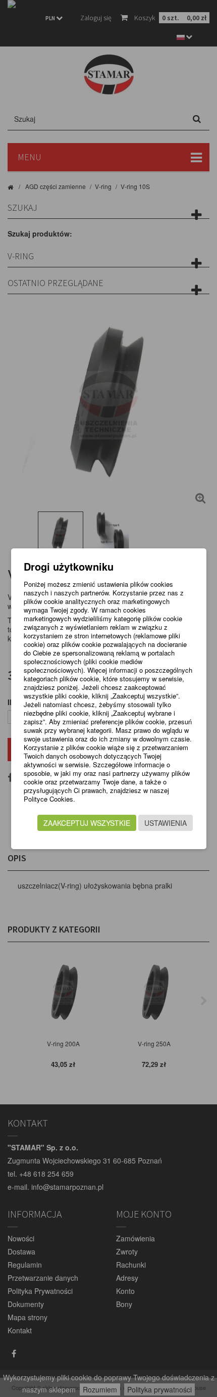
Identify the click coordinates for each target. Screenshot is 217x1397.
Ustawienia (165, 823)
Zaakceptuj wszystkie (86, 823)
